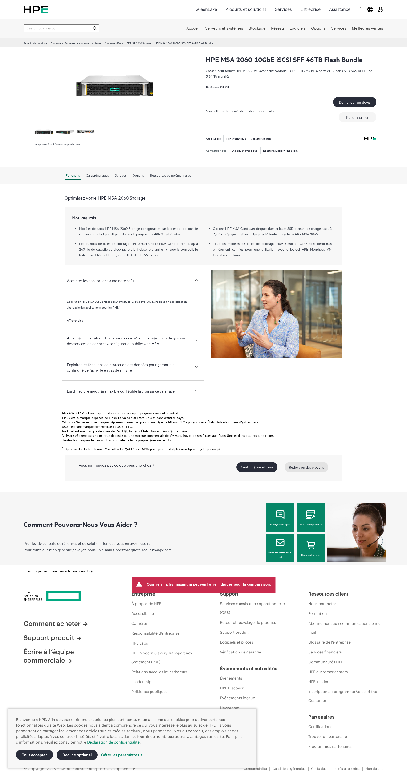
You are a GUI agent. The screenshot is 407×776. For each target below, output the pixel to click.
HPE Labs (139, 643)
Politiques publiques (149, 691)
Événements (231, 678)
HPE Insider (318, 681)
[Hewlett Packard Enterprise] (36, 9)
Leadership (141, 681)
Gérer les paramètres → (121, 754)
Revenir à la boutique (35, 43)
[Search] (94, 28)
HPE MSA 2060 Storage (138, 43)
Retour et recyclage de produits (248, 622)
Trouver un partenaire (327, 736)
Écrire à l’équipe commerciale (49, 656)
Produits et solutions (245, 9)
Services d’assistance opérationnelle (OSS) (252, 608)
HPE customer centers (328, 671)
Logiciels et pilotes (236, 642)
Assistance (339, 9)
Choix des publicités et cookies (335, 769)
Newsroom (230, 707)
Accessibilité (142, 613)
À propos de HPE (146, 603)
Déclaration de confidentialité (113, 742)
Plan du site (374, 769)
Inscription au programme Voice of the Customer (342, 696)
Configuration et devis (257, 467)
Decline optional (77, 754)
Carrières (139, 623)
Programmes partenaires (330, 746)
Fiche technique (236, 138)
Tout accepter (34, 754)
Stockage (56, 43)
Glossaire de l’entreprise (329, 642)
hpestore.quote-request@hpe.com (143, 549)
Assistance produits (311, 524)
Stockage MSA (113, 43)
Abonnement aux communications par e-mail (345, 628)
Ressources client (328, 594)
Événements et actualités (248, 668)
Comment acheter (311, 555)
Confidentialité (255, 769)
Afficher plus (75, 320)
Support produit (49, 637)
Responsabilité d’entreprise (155, 633)
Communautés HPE (325, 662)
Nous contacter (322, 603)
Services (283, 9)
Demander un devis (354, 102)
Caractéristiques (261, 138)
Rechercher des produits (306, 467)
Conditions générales (289, 769)
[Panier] (360, 9)
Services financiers (325, 652)
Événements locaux (237, 698)
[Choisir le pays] (370, 9)
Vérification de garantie (240, 652)
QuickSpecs (213, 138)
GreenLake (206, 9)
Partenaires (321, 717)
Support (229, 594)
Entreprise (310, 9)
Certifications (320, 726)
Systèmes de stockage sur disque (83, 43)
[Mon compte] (380, 9)
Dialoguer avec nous (244, 150)
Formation (317, 613)
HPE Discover (232, 688)
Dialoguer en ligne (280, 524)
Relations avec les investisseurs (159, 671)
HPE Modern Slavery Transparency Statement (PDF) (161, 657)
